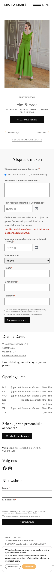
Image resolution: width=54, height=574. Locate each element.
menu (46, 4)
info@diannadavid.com (14, 355)
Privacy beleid (25, 314)
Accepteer (29, 566)
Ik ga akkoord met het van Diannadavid (24, 314)
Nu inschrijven (27, 521)
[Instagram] (10, 468)
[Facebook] (4, 468)
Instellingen (13, 566)
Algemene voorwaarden (20, 540)
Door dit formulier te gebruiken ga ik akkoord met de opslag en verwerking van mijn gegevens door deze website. (26, 310)
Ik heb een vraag (39, 174)
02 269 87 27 (9, 351)
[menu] (37, 5)
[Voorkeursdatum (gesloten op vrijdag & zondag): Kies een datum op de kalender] (36, 247)
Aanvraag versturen (17, 319)
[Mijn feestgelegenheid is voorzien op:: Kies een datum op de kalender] (36, 209)
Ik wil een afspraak (16, 174)
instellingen (13, 561)
